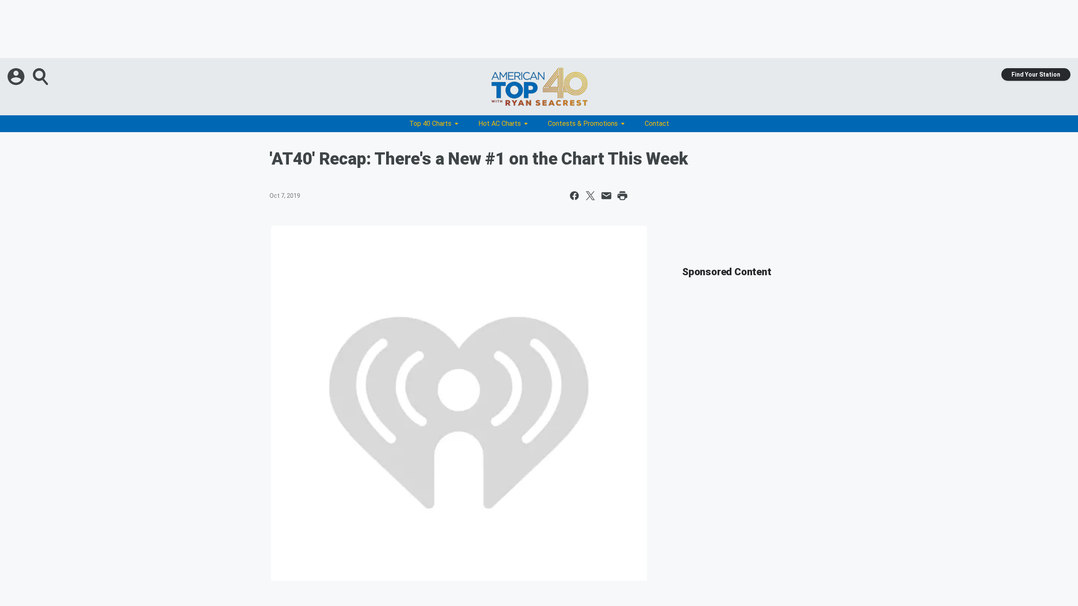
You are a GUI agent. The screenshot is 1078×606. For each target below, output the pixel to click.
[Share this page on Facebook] (574, 196)
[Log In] (17, 76)
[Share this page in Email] (606, 196)
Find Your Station (1035, 74)
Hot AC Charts (499, 124)
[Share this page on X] (590, 196)
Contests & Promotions (583, 124)
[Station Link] (539, 87)
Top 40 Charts (430, 124)
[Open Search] (41, 76)
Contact (657, 124)
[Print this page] (622, 196)
